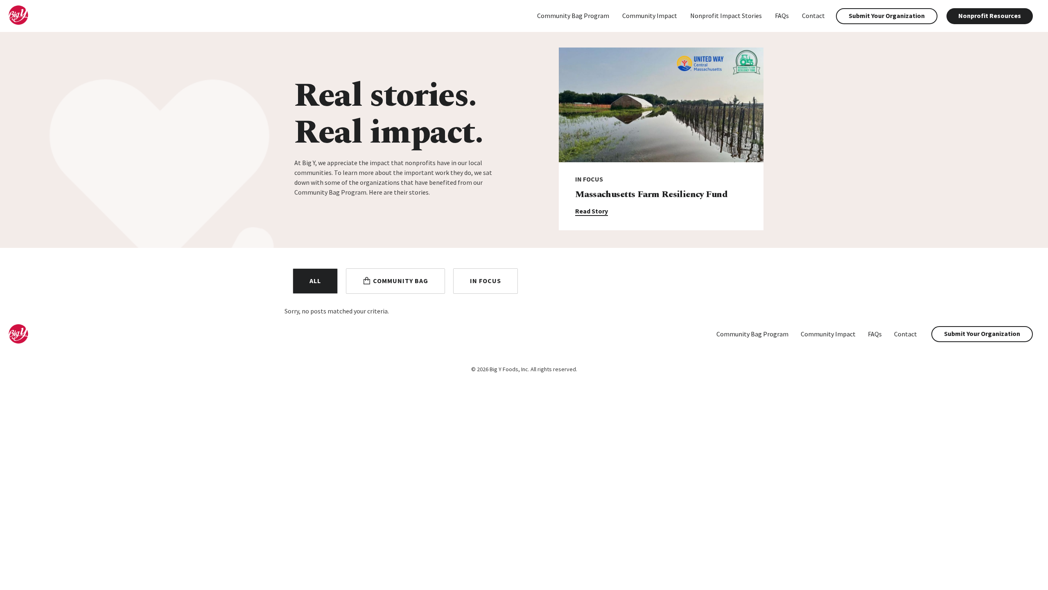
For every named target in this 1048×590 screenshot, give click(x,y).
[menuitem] (573, 16)
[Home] (25, 23)
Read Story (591, 211)
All (315, 281)
